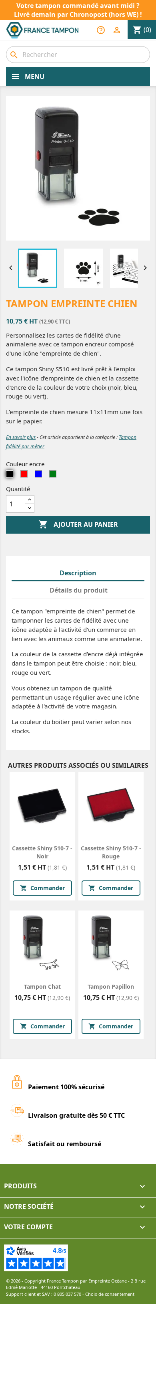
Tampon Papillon (111, 986)
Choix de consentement (109, 1294)
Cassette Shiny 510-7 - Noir (42, 852)
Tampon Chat (42, 986)
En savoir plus (21, 437)
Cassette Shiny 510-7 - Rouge (111, 852)
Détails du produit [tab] (79, 590)
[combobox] (78, 54)
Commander (42, 888)
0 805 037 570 (67, 1294)
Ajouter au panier (78, 524)
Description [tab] (78, 573)
